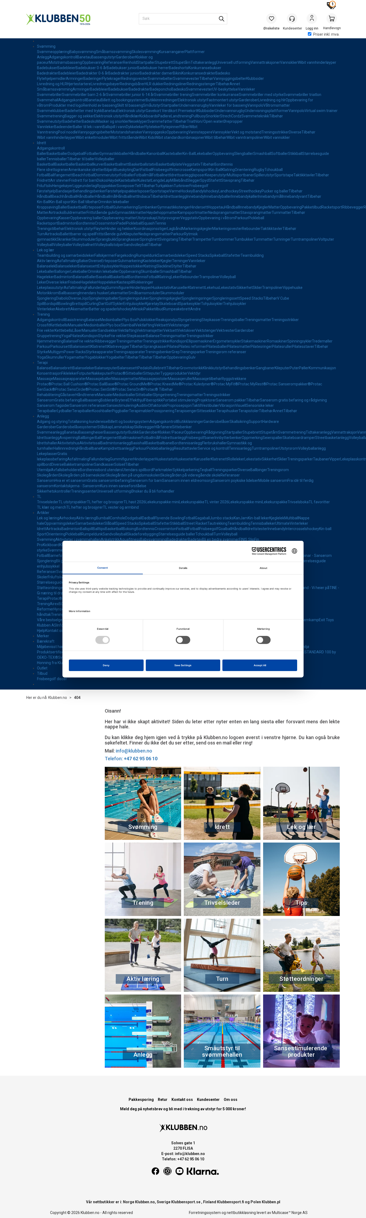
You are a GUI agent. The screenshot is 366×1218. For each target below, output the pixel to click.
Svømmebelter (160, 78)
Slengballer (243, 153)
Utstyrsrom (288, 448)
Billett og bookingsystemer (123, 100)
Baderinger (92, 78)
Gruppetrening (49, 336)
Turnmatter (281, 212)
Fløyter (99, 228)
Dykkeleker (135, 127)
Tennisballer (56, 159)
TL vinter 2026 (216, 502)
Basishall (138, 443)
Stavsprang (231, 180)
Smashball (262, 153)
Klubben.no (57, 697)
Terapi (42, 362)
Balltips (99, 529)
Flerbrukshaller (214, 443)
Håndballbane (89, 448)
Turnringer (282, 239)
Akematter (79, 309)
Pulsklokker (146, 320)
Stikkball (295, 153)
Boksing (129, 529)
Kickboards (148, 116)
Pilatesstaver (303, 346)
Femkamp (310, 620)
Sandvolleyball (136, 245)
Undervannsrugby (194, 105)
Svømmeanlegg (50, 432)
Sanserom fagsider (53, 405)
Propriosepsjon (179, 405)
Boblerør (107, 400)
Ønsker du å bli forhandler (152, 491)
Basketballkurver (90, 164)
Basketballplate (169, 164)
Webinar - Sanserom (314, 555)
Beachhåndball (64, 196)
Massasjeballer (98, 379)
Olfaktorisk (157, 405)
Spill (40, 303)
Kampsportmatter (193, 212)
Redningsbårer (132, 84)
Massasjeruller (180, 379)
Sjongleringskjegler (165, 298)
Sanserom (46, 400)
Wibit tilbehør (215, 137)
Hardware (270, 421)
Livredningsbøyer (105, 84)
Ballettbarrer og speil (77, 234)
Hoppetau (216, 207)
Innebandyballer (217, 196)
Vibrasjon (227, 405)
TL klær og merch (51, 507)
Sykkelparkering (186, 470)
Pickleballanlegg (160, 448)
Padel (121, 223)
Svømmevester (186, 78)
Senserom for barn (146, 480)
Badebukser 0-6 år (91, 68)
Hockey (187, 191)
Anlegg (43, 57)
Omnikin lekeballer (113, 202)
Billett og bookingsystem (129, 421)
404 (77, 697)
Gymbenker (147, 207)
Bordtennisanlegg (187, 443)
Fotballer (92, 153)
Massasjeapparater (69, 379)
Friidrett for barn (83, 180)
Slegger (193, 180)
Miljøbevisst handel (53, 647)
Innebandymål (270, 196)
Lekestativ (228, 287)
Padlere (164, 116)
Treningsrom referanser (226, 352)
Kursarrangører (172, 52)
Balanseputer (106, 368)
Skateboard (169, 303)
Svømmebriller (49, 94)
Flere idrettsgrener (52, 169)
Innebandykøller (244, 196)
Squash (148, 223)
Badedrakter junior (124, 73)
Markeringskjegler (197, 228)
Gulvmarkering (125, 207)
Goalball (225, 529)
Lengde (157, 180)
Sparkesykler (190, 303)
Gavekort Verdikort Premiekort (171, 111)
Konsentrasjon (49, 373)
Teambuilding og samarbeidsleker (65, 255)
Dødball (148, 518)
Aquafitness (129, 539)
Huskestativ (161, 287)
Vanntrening (47, 132)
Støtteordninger (50, 588)
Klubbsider (255, 78)
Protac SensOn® (129, 389)
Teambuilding (252, 255)
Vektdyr (194, 373)
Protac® (118, 373)
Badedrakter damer (156, 73)
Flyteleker (152, 127)
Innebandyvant (294, 196)
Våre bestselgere (51, 620)
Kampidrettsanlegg (117, 448)
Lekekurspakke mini (162, 502)
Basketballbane (159, 443)
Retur (162, 1099)
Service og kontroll (213, 448)
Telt (138, 186)
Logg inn (312, 19)
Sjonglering (46, 298)
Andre (195, 309)
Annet (235, 84)
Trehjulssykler (234, 303)
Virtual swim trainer (321, 111)
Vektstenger (179, 325)
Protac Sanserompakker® (288, 384)
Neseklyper (138, 121)
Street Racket (195, 523)
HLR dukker (154, 84)
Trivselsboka (298, 502)
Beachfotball (84, 175)
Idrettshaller (47, 443)
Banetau (84, 57)
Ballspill (86, 529)
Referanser (113, 62)
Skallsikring (239, 421)
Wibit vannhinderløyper (317, 62)
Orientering (244, 169)
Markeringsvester (227, 228)
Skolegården (47, 475)
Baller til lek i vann (88, 127)
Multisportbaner (240, 175)
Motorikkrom (48, 293)
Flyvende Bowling (169, 518)
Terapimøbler (140, 411)
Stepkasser (211, 320)
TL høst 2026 (134, 502)
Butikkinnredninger (162, 100)
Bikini (177, 73)
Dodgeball (76, 153)
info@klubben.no (134, 751)
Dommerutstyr (107, 175)
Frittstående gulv (101, 212)
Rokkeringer (143, 282)
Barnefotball (58, 555)
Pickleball (256, 218)
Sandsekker (108, 330)
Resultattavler (186, 448)
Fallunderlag (96, 287)
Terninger (180, 261)
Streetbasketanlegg (332, 437)
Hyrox (58, 609)
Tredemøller (322, 341)
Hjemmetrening (50, 341)
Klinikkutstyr (213, 368)
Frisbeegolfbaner (200, 437)
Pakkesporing (141, 1099)
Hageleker (45, 277)
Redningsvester (134, 78)
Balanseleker (66, 266)
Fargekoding (125, 255)
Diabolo (62, 298)
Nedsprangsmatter (224, 212)
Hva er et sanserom (71, 480)
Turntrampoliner (304, 239)
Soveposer (126, 186)
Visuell (240, 405)
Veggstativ (191, 164)
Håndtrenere (86, 395)
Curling (93, 303)
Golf (109, 303)
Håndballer (138, 153)
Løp (167, 180)
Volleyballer (104, 159)
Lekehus (212, 287)
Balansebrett (62, 368)
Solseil (119, 464)
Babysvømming (82, 52)
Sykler (118, 303)
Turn (41, 234)
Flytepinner (170, 127)
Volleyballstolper (110, 245)
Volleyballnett (84, 245)
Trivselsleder (47, 502)
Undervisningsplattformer (267, 111)
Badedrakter (47, 73)
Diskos (102, 180)
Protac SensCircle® (71, 389)
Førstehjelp (46, 191)
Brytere (121, 400)
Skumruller (55, 357)
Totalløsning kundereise (88, 421)
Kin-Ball (188, 153)
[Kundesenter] (292, 18)
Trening (43, 314)
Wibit (193, 127)
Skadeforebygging (142, 534)
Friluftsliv (44, 186)
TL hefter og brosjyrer (105, 502)
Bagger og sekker (79, 116)
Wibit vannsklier (277, 137)
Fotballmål (143, 175)
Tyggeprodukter (174, 373)
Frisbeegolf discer (52, 679)
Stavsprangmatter (256, 212)
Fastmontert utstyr (223, 100)
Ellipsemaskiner (199, 341)
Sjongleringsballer (103, 298)
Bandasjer (64, 191)
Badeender (63, 127)
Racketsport (332, 207)
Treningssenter (84, 491)
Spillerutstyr (264, 175)
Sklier (257, 287)
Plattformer (195, 52)
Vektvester (225, 330)
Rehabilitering (48, 395)
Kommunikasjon (322, 368)
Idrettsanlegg (181, 175)
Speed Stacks (198, 255)
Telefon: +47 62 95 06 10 (183, 1159)
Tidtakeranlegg (203, 62)
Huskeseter (184, 459)
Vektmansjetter (150, 330)
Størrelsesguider (51, 582)
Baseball (103, 277)
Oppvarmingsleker (59, 523)
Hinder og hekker (119, 228)
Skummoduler (84, 239)
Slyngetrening (189, 320)
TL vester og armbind (121, 507)
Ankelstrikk (110, 539)
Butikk (133, 432)
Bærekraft (45, 641)
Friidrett (43, 180)
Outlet (42, 668)
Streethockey (250, 191)
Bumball (103, 518)
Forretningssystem (205, 1212)
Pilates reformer (192, 346)
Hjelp (41, 630)
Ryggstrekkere (234, 379)
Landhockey (228, 191)
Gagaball (202, 518)
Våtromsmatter (276, 105)
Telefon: (131, 758)
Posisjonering (163, 411)
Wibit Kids (147, 137)
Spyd (204, 180)
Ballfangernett (60, 175)
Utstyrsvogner (168, 218)
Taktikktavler (304, 175)
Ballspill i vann (114, 127)
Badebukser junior (122, 68)
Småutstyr (152, 105)
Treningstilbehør (51, 228)
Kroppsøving (47, 207)
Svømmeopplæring (53, 52)
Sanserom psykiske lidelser (235, 480)
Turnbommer (223, 239)
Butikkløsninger (190, 421)
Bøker (84, 261)
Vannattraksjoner (265, 62)
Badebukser (47, 68)
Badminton (67, 223)
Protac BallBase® (102, 384)
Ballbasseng (69, 293)
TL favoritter (319, 502)
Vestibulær (210, 405)
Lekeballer (203, 153)
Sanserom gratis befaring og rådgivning (293, 400)
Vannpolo (255, 105)
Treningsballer (233, 320)
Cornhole (117, 518)
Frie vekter (46, 330)
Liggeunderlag (85, 186)
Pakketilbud (312, 207)
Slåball (109, 523)
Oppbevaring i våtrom (217, 218)
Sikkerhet (245, 287)
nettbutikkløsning (241, 1212)
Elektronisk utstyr (192, 100)
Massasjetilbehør (207, 379)
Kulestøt (144, 180)
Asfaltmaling (68, 261)
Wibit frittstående (124, 137)
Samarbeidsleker (171, 255)
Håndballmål (105, 196)
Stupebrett (164, 62)
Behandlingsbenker (89, 191)
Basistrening (75, 320)
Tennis (160, 223)
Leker (175, 277)
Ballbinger (86, 437)
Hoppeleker (107, 282)
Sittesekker (206, 411)
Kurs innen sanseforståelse (123, 486)
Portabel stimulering (180, 400)
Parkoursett (60, 346)
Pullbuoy (198, 116)
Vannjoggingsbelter (229, 78)
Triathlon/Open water (205, 121)
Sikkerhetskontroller (54, 491)
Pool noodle (68, 132)
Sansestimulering (121, 405)
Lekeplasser (47, 454)
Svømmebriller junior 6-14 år (130, 94)
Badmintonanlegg (115, 443)
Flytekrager (111, 78)
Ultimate (282, 523)
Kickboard (51, 545)
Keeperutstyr (216, 175)
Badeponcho (160, 89)
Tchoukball (273, 169)
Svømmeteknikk (255, 116)
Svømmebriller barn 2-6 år (84, 94)
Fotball (42, 175)
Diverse (295, 132)
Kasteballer (172, 153)
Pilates (76, 336)
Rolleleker (236, 459)
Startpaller (146, 62)
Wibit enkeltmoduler (92, 137)
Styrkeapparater (100, 352)
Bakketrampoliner (79, 464)
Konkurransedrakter (198, 73)
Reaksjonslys (167, 320)
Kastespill (125, 282)
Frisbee (74, 282)
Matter (274, 207)
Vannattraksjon (344, 432)
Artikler (43, 513)
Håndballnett (127, 196)
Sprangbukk (106, 239)
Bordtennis (223, 164)
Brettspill (79, 303)
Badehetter (72, 121)
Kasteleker (151, 261)
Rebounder (251, 228)
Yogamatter (74, 357)
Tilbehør (206, 78)
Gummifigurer (118, 287)
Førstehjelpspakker (122, 191)
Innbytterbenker (228, 437)
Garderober (125, 57)
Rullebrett (158, 368)
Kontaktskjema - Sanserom (77, 486)
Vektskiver (186, 330)
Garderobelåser (216, 421)
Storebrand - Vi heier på (309, 588)
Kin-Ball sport (61, 202)
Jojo (84, 298)
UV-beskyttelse (225, 89)
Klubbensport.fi (230, 1202)
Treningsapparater (129, 352)
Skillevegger (144, 427)
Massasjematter (125, 379)
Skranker (64, 239)
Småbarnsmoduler (144, 293)
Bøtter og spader (103, 309)
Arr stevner (59, 180)
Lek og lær (45, 250)
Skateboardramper (299, 437)
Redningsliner (175, 84)
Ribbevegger (353, 207)
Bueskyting (124, 169)
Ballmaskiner (130, 437)
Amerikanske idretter (86, 169)
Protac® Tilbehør (158, 389)
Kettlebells (59, 325)
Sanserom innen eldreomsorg (187, 480)
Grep (176, 352)
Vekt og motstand (246, 132)
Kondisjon (90, 336)
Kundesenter (208, 1099)
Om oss (230, 1099)
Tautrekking (217, 523)
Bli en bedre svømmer (220, 539)
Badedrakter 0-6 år (92, 73)
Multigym (56, 352)
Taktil (196, 405)
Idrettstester (257, 529)
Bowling (65, 303)
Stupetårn (182, 62)
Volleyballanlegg (312, 448)
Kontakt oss (55, 630)
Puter (294, 368)
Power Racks (75, 352)
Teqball (206, 470)
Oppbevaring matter (119, 218)
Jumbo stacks (222, 518)
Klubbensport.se (185, 1202)
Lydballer (64, 411)
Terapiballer (47, 411)
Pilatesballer (216, 346)
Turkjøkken (164, 186)
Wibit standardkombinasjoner (179, 137)
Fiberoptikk (153, 400)
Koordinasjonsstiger (150, 228)
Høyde (113, 180)
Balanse (80, 277)
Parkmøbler (163, 470)
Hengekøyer (62, 186)
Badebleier (66, 68)
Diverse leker (57, 282)
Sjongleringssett (226, 298)
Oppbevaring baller (86, 218)
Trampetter (202, 239)
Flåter (184, 127)
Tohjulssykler (212, 303)
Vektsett (161, 325)
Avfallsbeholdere (65, 470)
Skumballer (150, 271)
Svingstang (168, 239)
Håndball (44, 196)
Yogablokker (95, 357)
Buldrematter (75, 212)
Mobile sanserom (272, 480)
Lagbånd (174, 228)
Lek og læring (48, 518)
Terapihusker (227, 411)
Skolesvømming (145, 52)
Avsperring (68, 437)
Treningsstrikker (275, 132)
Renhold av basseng (100, 105)
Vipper (334, 459)
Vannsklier (289, 62)
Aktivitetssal (90, 443)
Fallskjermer (104, 255)
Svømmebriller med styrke (261, 94)
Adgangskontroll (63, 57)
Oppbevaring (93, 62)
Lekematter (118, 293)
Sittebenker (182, 427)
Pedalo (144, 368)
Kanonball (155, 153)
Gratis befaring (67, 400)
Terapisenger (185, 411)
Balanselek (46, 266)
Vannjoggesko (155, 132)
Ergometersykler (227, 341)
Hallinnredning (65, 448)
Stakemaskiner (254, 341)
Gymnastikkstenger (173, 207)
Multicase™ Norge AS (290, 1212)
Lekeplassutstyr (50, 287)
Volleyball (45, 245)
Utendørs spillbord (137, 470)
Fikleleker (69, 373)
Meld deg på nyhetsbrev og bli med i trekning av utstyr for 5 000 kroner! (183, 1109)
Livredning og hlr (272, 100)
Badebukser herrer (153, 68)
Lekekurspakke (191, 502)
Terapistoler (248, 411)
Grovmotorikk (191, 368)
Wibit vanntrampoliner (245, 137)
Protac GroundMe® (133, 384)
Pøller (304, 368)
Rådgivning (215, 432)
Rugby (259, 169)
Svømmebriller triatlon (302, 94)
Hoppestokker (131, 266)
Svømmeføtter (160, 121)
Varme (175, 191)
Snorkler (213, 116)
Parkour (241, 218)
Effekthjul (136, 400)
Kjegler (262, 207)
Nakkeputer (101, 373)
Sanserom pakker (231, 400)
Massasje (45, 379)
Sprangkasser (128, 239)
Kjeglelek (276, 518)
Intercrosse (181, 169)
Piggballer (120, 411)
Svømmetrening (51, 116)
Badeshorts (178, 68)
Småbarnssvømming (114, 52)
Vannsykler (221, 132)
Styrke (103, 336)
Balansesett (87, 266)
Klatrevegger (118, 346)
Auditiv (142, 405)
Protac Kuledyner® (198, 384)
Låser (77, 330)
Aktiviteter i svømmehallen (78, 539)
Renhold (130, 62)
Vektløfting (144, 325)
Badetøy (195, 539)
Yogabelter (115, 357)
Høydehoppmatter (162, 212)
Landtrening (181, 116)
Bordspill (51, 303)
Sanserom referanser (88, 405)
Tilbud (42, 673)
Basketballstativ (142, 164)
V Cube (283, 298)
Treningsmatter (258, 320)
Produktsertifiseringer (55, 652)
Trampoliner (209, 277)
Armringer (74, 78)
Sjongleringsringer (196, 298)
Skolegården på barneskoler (82, 475)
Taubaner (321, 459)
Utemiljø (44, 470)
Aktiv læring (47, 261)
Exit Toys (326, 620)
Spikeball (217, 255)
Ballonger (62, 271)
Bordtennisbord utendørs (101, 470)
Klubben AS (47, 625)
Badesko (222, 73)
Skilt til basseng (130, 105)
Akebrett (62, 309)
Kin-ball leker (258, 518)
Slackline (163, 266)
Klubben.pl (271, 1202)
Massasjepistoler (153, 379)
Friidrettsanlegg (172, 437)
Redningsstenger (201, 84)
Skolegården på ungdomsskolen (133, 475)
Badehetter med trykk (83, 111)
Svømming (46, 46)
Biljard (109, 169)
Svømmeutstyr (49, 121)
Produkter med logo (66, 105)
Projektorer (206, 400)
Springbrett (149, 239)
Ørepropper (233, 121)
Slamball (128, 325)
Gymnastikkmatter (131, 212)
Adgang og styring (52, 421)
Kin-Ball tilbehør (85, 202)
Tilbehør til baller (81, 159)
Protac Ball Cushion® (69, 384)
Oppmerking (252, 437)
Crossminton (106, 223)
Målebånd (178, 180)
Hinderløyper (140, 287)
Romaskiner (277, 341)
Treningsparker (193, 352)
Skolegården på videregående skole (190, 475)
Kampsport (200, 169)
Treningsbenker (158, 352)
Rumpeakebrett (176, 309)
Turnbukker (243, 239)
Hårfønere (163, 427)
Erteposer (93, 207)
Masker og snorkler (112, 121)
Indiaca (144, 196)
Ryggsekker (107, 186)
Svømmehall (47, 100)
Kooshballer (102, 411)
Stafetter (233, 255)
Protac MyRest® (252, 384)
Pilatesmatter (239, 346)
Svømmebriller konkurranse (215, 94)
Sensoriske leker (260, 405)
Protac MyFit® (226, 384)
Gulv (192, 357)
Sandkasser (104, 464)
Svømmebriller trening (173, 94)
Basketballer (57, 153)
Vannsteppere (200, 132)
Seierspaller (273, 437)
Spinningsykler (299, 341)
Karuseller (179, 287)
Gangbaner (265, 368)
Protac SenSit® (101, 389)
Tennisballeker (263, 523)
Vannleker (246, 89)
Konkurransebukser (204, 68)
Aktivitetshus (68, 443)
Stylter (176, 266)
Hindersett (199, 207)
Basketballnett (116, 164)
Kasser (64, 218)
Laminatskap (123, 427)
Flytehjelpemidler (51, 78)
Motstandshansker (127, 132)
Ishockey (211, 191)
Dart (137, 169)
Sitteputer (151, 373)
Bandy (198, 191)
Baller (42, 153)
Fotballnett (161, 175)
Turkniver (181, 186)
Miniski (138, 309)
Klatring (228, 169)
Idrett (41, 143)
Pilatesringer (261, 346)
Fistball (146, 169)
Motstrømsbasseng (65, 62)
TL (39, 496)
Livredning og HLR (52, 84)
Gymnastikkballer (114, 153)
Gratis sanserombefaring (109, 480)
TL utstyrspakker (72, 502)
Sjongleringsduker (134, 298)
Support (255, 421)
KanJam (241, 518)
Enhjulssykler (109, 266)
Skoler (42, 577)
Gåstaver (68, 395)
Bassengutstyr (103, 57)
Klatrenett (196, 287)
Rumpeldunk (146, 255)
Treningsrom (278, 470)
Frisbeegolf (161, 169)
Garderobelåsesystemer (76, 427)
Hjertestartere (79, 84)
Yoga (65, 336)
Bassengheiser (91, 432)
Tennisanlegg (240, 448)
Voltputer (326, 239)
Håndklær (131, 116)
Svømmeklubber (51, 111)
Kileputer (131, 234)
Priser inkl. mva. (326, 34)
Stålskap (104, 427)
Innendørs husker (94, 293)
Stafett (215, 180)
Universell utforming (233, 62)
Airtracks (56, 212)
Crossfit (43, 325)
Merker (43, 636)
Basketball (46, 164)
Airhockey (67, 518)
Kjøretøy (152, 303)
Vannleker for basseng (228, 105)
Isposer (199, 175)
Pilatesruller (282, 346)
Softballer (279, 153)
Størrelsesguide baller (176, 534)
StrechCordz (230, 116)
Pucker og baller (275, 191)
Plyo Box (129, 320)
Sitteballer (134, 373)
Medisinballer (111, 320)
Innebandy (195, 196)
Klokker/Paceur (171, 432)
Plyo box (113, 325)
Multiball (291, 518)
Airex (54, 604)
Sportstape (283, 175)
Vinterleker (46, 309)
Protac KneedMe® (166, 384)
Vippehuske (292, 287)
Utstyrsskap (146, 218)
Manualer (76, 325)
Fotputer (84, 373)
